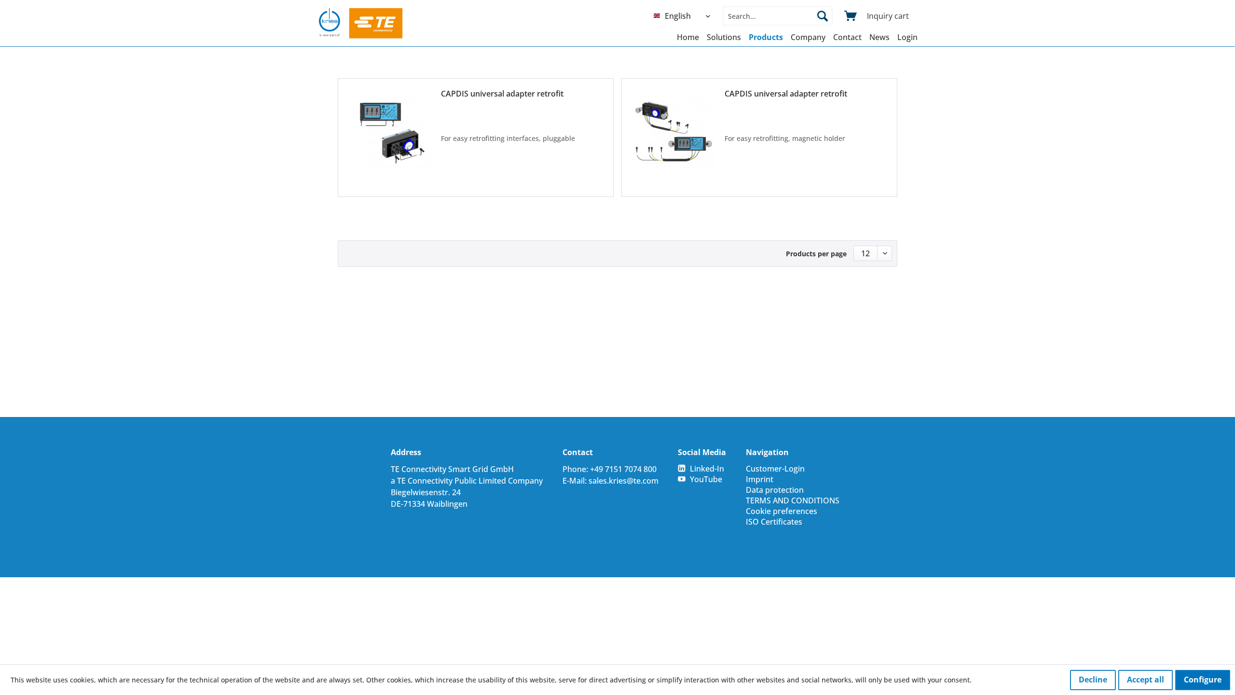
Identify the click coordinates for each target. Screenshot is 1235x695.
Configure (1202, 679)
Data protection (775, 490)
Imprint (759, 479)
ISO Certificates (774, 521)
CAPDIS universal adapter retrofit (502, 93)
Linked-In (707, 468)
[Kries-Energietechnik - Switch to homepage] (360, 23)
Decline (1093, 679)
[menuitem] (684, 16)
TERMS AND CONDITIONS (792, 500)
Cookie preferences (781, 511)
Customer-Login (775, 468)
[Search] (822, 16)
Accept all (1145, 679)
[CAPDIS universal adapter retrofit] (390, 134)
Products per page (816, 253)
